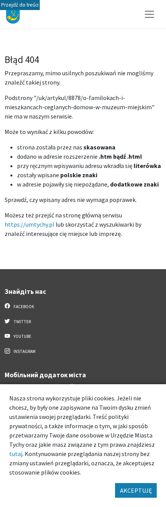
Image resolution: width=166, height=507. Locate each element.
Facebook (23, 306)
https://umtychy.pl (29, 224)
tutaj (15, 454)
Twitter (22, 321)
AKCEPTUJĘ (136, 490)
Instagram (24, 351)
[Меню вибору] (149, 14)
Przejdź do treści (20, 5)
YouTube (22, 336)
